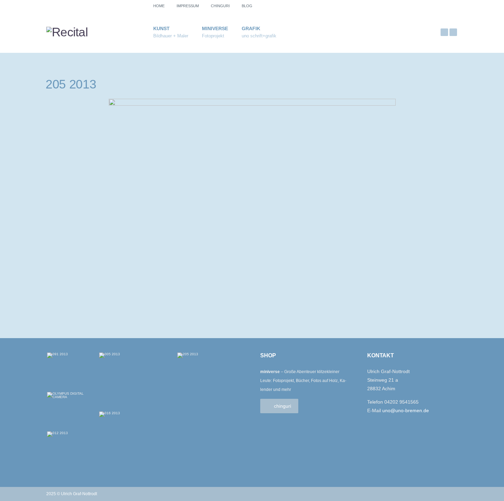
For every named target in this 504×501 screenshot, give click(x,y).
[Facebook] (453, 32)
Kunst (170, 32)
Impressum (188, 6)
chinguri (220, 6)
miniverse (215, 32)
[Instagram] (444, 32)
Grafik (259, 32)
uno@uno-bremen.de (405, 410)
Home (159, 6)
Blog (247, 6)
